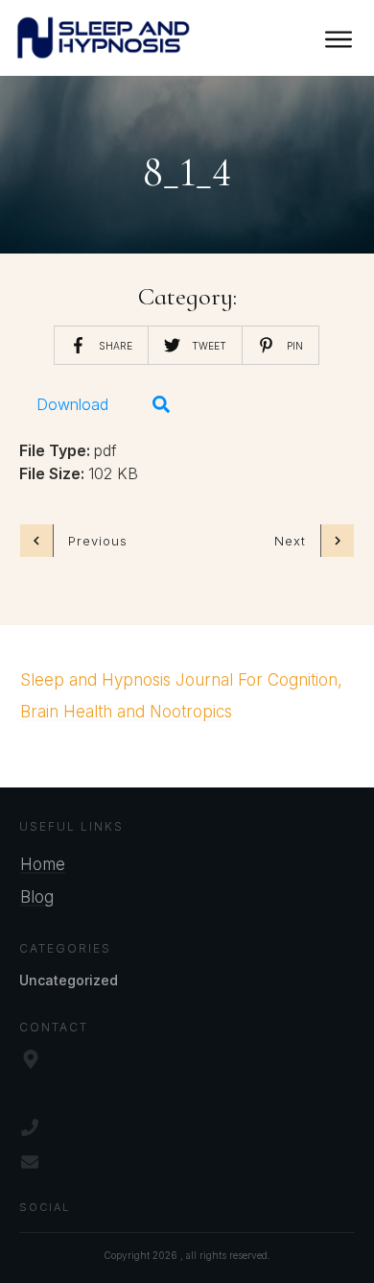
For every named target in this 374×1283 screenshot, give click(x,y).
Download (72, 404)
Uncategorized (68, 980)
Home (42, 864)
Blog (37, 897)
